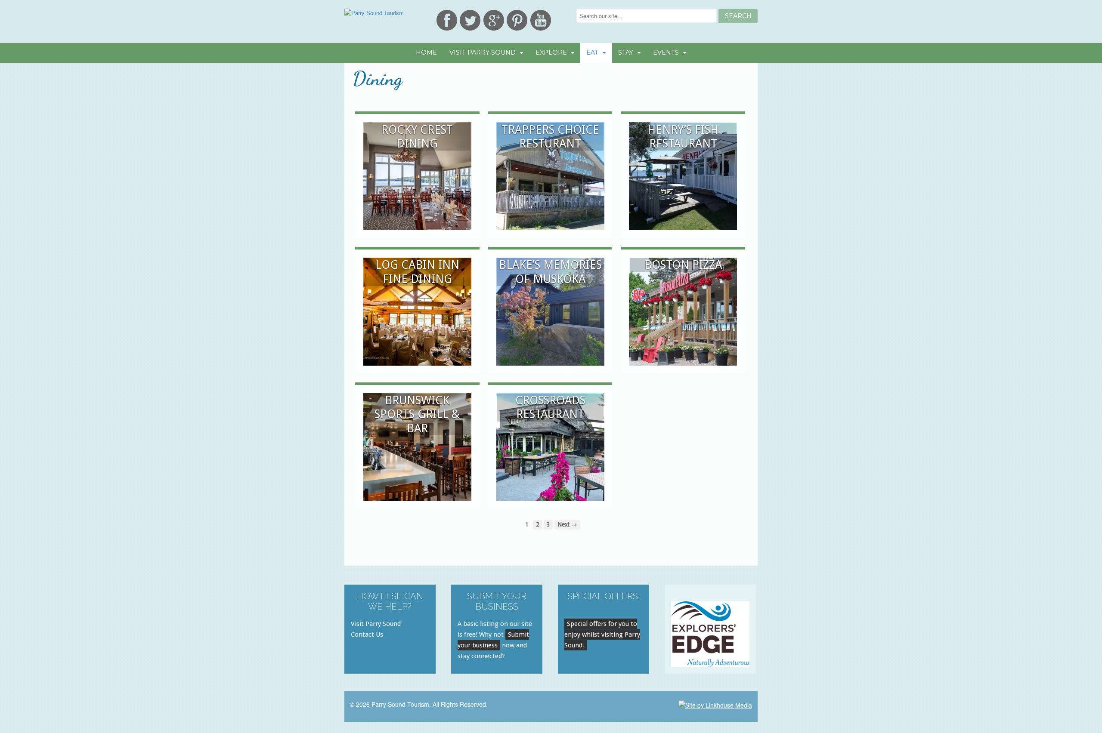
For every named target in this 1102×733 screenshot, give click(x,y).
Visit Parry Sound (482, 52)
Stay (625, 52)
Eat (592, 52)
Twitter (470, 20)
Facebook (446, 20)
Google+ (493, 20)
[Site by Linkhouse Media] (715, 704)
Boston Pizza (683, 264)
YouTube (540, 20)
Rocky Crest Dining (417, 136)
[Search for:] (647, 16)
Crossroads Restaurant (550, 407)
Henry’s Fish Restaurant (682, 136)
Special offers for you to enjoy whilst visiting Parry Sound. (602, 634)
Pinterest (517, 20)
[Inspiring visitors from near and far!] (374, 13)
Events (666, 52)
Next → (567, 524)
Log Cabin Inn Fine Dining (417, 271)
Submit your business (493, 640)
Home (426, 52)
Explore (551, 52)
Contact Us (367, 634)
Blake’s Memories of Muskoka (550, 271)
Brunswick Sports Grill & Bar (417, 414)
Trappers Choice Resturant (550, 136)
